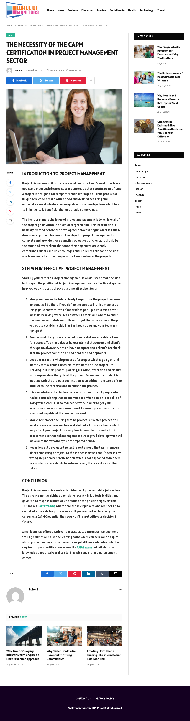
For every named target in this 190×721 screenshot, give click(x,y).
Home (50, 10)
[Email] (10, 220)
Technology (146, 10)
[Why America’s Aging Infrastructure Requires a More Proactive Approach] (24, 636)
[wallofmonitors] (22, 10)
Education (87, 10)
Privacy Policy (105, 698)
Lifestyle (139, 194)
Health (132, 10)
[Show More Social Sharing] (91, 80)
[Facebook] (10, 182)
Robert (20, 70)
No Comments (57, 70)
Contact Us (83, 698)
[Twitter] (10, 192)
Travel (161, 10)
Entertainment (143, 183)
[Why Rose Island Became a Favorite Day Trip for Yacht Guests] (144, 100)
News (61, 10)
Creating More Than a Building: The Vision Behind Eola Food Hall (104, 655)
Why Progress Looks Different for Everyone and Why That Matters (168, 52)
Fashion (101, 10)
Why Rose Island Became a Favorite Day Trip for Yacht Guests (168, 101)
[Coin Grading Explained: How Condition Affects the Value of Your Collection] (144, 126)
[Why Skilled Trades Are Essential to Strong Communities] (64, 636)
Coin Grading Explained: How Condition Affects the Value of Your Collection (170, 129)
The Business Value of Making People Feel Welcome (170, 76)
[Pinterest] (10, 211)
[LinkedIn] (10, 201)
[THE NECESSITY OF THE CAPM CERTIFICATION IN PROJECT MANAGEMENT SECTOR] (64, 127)
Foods (137, 212)
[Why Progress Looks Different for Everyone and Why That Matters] (144, 51)
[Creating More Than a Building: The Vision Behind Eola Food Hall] (104, 636)
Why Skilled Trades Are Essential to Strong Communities (61, 655)
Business (73, 10)
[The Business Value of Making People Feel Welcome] (144, 77)
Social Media (117, 10)
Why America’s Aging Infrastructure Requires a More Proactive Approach (22, 655)
